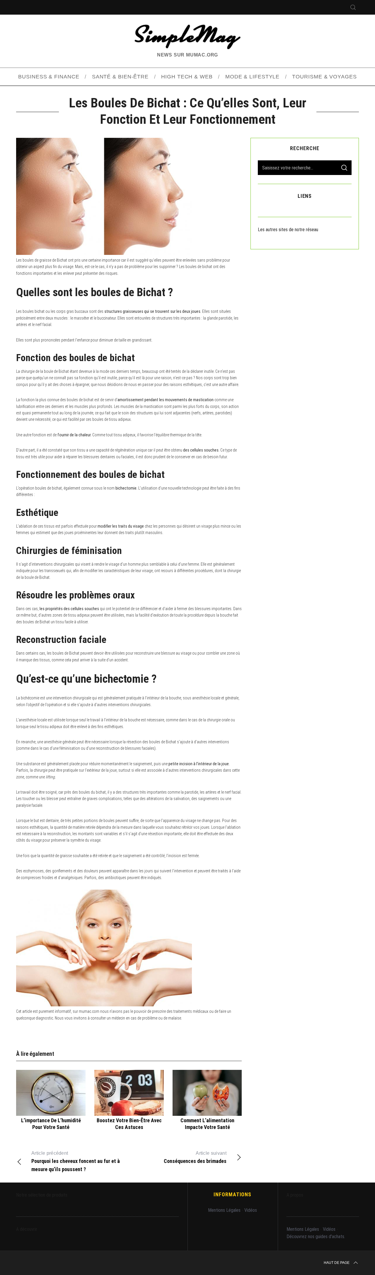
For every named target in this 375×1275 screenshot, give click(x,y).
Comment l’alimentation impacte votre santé (207, 1123)
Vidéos (250, 1210)
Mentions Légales (224, 1210)
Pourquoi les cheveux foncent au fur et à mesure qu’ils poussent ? (75, 1161)
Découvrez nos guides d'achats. (316, 1236)
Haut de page (337, 1263)
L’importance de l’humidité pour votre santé (51, 1123)
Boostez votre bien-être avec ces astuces (129, 1123)
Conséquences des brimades (195, 1157)
